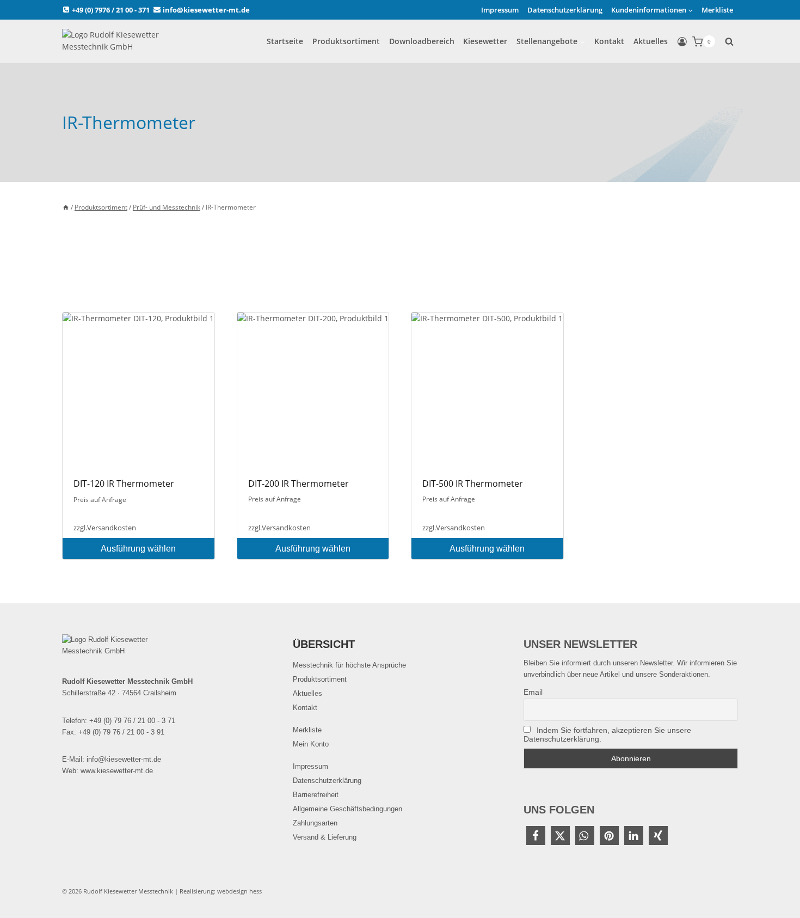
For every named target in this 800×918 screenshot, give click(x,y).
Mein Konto (311, 744)
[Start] (66, 207)
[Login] (682, 42)
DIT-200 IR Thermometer (298, 483)
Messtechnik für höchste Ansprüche (349, 665)
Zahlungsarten (315, 823)
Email (533, 692)
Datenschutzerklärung (564, 10)
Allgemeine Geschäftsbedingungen (347, 809)
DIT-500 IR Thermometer (472, 483)
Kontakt (609, 41)
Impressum (500, 10)
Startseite (285, 41)
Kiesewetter (485, 41)
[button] (535, 835)
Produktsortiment (346, 41)
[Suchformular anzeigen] (729, 41)
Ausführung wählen (138, 548)
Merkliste (717, 10)
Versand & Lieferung (324, 837)
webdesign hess (239, 891)
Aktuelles (650, 41)
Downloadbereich (421, 41)
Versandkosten (111, 528)
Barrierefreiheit (316, 795)
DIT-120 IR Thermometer (123, 483)
